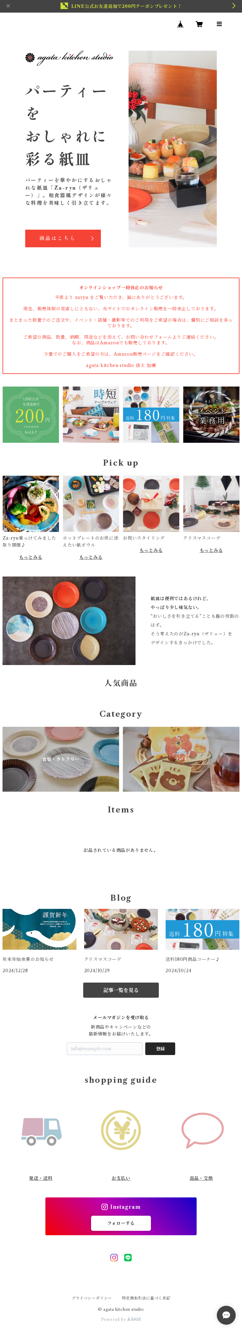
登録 (160, 1049)
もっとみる (31, 557)
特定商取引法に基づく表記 (146, 1298)
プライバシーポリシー (92, 1298)
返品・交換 (201, 1178)
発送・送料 (40, 1178)
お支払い (121, 1178)
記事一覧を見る (121, 990)
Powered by (114, 1319)
